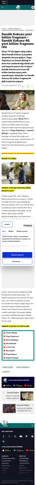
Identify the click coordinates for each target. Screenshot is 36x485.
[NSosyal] (32, 436)
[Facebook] (4, 436)
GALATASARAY (24, 458)
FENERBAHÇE (23, 461)
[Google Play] (18, 385)
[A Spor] (18, 7)
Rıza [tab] (3, 231)
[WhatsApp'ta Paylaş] (28, 86)
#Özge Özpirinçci (22, 367)
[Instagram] (15, 436)
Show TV (22, 119)
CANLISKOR (4, 2)
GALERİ (4, 470)
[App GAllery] (29, 385)
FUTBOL (21, 465)
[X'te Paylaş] (23, 86)
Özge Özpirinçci (18, 130)
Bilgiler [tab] (11, 231)
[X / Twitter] (9, 436)
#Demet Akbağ (8, 367)
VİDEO (4, 473)
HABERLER (5, 463)
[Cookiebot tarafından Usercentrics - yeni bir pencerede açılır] (24, 226)
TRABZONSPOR (24, 463)
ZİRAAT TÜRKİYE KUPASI (26, 470)
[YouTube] (21, 436)
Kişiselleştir (16, 261)
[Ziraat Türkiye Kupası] (32, 7)
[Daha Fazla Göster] (33, 86)
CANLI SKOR (6, 465)
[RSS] (4, 441)
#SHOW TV (6, 372)
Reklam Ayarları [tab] (22, 231)
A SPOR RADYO (6, 461)
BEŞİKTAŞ (22, 456)
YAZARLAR (5, 468)
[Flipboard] (27, 436)
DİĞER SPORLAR (24, 473)
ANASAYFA (5, 456)
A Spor (4, 28)
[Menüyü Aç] (2, 7)
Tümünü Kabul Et (17, 255)
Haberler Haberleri (14, 28)
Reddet (7, 224)
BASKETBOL (23, 468)
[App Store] (7, 385)
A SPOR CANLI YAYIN (8, 458)
